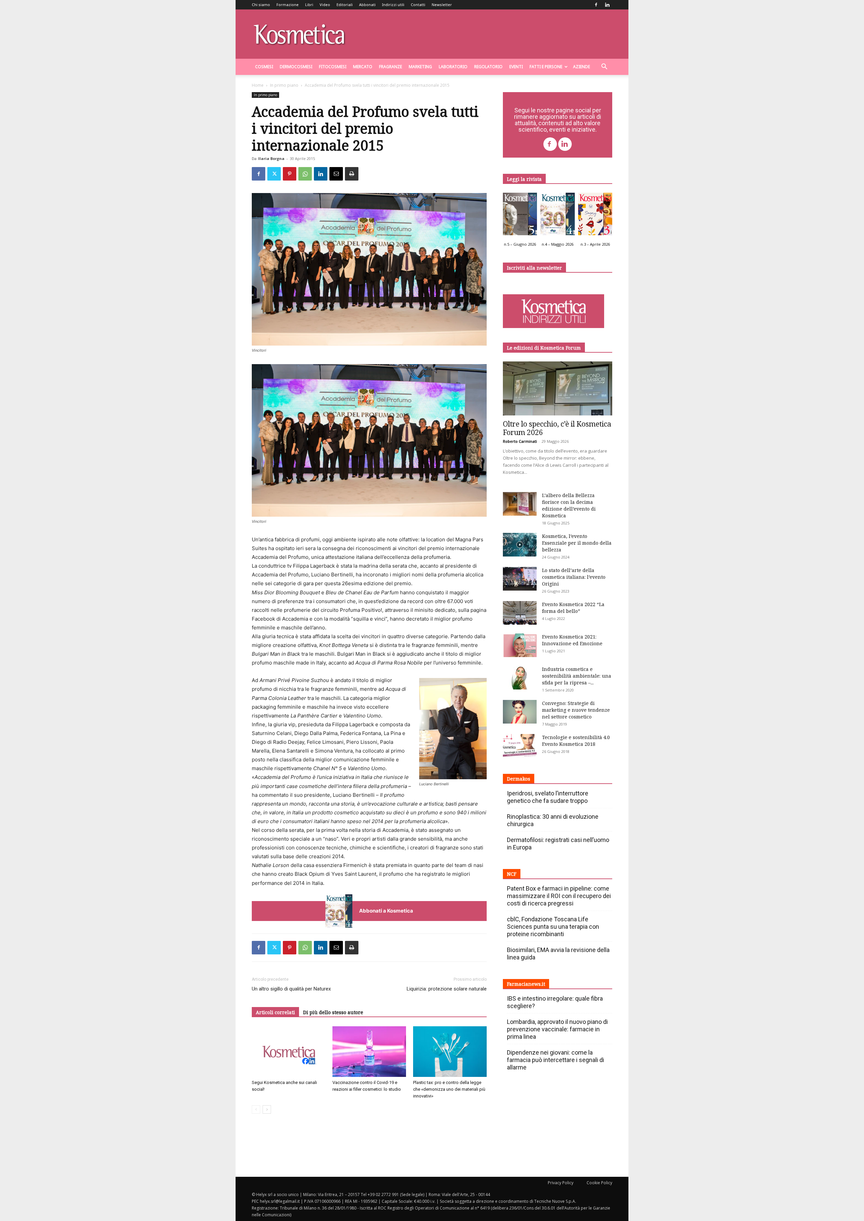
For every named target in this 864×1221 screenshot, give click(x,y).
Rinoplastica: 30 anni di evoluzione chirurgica (552, 820)
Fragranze (390, 67)
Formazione (287, 4)
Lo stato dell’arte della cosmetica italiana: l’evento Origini (573, 577)
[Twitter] (274, 174)
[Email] (336, 174)
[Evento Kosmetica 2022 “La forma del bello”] (520, 613)
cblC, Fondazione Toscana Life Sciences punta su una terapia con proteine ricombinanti (553, 927)
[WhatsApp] (305, 174)
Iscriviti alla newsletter (534, 268)
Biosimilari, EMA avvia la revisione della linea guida (558, 953)
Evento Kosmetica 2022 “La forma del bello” (573, 607)
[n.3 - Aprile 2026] (595, 216)
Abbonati (367, 4)
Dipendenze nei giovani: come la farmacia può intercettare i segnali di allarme (555, 1060)
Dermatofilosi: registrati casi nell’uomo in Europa (558, 843)
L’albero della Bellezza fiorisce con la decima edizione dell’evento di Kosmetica (569, 505)
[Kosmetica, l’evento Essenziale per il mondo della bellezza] (520, 545)
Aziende (581, 67)
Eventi (516, 67)
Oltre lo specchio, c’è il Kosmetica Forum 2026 (557, 428)
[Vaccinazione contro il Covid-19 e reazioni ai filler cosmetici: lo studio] (369, 1051)
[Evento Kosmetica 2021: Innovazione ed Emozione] (520, 645)
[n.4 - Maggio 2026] (557, 216)
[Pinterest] (289, 174)
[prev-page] (256, 1109)
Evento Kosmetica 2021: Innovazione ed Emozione (572, 640)
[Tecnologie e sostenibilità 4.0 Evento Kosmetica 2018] (520, 746)
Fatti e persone (546, 67)
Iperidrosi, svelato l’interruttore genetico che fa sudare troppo (547, 797)
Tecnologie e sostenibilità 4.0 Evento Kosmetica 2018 (576, 740)
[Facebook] (596, 4)
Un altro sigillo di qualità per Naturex (291, 989)
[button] (604, 67)
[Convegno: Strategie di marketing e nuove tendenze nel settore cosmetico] (520, 712)
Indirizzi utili (393, 4)
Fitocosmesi (332, 67)
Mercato (362, 67)
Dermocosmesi (296, 67)
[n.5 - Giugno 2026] (520, 216)
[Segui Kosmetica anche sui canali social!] (288, 1051)
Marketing (420, 67)
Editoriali (344, 4)
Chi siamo (261, 4)
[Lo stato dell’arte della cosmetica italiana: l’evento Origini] (520, 579)
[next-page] (267, 1109)
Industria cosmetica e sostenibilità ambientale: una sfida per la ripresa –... (576, 676)
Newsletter (442, 4)
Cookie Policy (599, 1183)
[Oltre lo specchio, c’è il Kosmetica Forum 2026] (557, 388)
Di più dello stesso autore (333, 1012)
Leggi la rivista (524, 179)
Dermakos (518, 779)
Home (258, 85)
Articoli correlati (275, 1012)
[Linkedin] (607, 4)
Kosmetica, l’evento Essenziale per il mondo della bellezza (577, 543)
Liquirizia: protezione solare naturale (447, 989)
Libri (309, 4)
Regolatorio (488, 67)
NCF (511, 874)
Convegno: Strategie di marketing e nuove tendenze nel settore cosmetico (576, 710)
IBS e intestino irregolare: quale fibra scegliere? (555, 1002)
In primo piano (284, 85)
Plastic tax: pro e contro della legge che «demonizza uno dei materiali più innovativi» (449, 1089)
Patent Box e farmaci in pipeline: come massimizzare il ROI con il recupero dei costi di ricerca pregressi (559, 896)
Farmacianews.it (526, 984)
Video (325, 4)
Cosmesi (264, 67)
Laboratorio (453, 67)
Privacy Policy (560, 1183)
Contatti (418, 4)
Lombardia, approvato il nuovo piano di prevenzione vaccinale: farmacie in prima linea (557, 1029)
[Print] (351, 174)
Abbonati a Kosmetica (386, 910)
